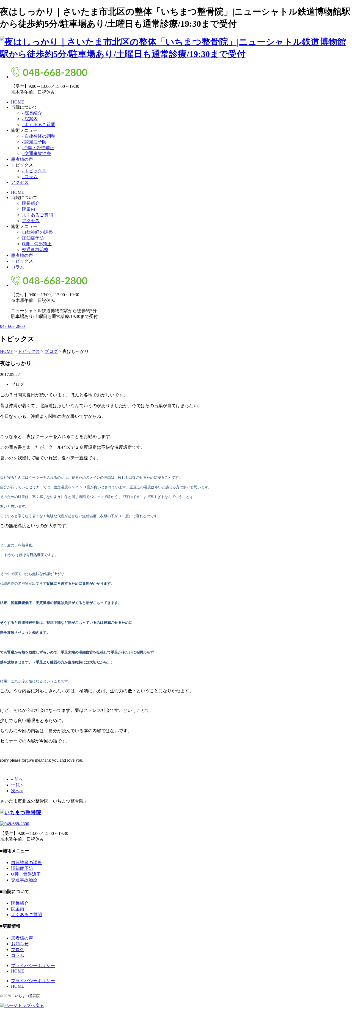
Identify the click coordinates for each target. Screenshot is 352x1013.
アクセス (20, 182)
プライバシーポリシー (33, 965)
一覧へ (17, 785)
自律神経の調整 (37, 232)
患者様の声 (22, 159)
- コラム (30, 176)
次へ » (17, 790)
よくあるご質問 (37, 215)
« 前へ (17, 779)
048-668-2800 (12, 326)
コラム (17, 267)
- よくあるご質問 (38, 124)
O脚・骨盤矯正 (37, 243)
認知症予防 (33, 238)
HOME (17, 102)
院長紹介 (31, 203)
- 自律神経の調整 (38, 136)
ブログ (17, 949)
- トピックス (34, 170)
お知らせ (20, 943)
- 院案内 (30, 118)
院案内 (28, 209)
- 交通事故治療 (36, 153)
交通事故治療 (35, 249)
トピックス (22, 261)
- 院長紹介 (32, 113)
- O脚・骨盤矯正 (38, 147)
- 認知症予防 (34, 142)
